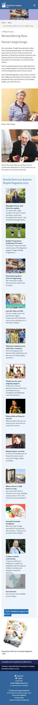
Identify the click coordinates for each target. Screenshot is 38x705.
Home (3, 23)
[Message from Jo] (15, 195)
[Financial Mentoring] (15, 441)
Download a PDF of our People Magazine (16, 651)
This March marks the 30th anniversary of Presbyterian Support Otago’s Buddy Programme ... (16, 247)
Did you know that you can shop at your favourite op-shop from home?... (16, 421)
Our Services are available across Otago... (15, 593)
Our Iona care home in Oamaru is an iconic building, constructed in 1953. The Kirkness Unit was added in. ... (16, 493)
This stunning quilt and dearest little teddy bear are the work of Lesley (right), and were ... (16, 352)
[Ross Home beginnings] (15, 266)
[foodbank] (15, 511)
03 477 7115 (19, 681)
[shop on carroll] (15, 406)
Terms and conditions (19, 695)
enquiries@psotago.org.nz (19, 683)
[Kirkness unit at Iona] (15, 476)
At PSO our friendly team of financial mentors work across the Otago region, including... (16, 456)
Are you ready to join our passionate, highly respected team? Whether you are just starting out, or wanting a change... (16, 317)
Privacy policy (19, 697)
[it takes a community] (15, 546)
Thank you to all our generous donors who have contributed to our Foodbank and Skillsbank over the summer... (16, 388)
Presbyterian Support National (19, 690)
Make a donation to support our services (16, 613)
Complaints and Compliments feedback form (16, 662)
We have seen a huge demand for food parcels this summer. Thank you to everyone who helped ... (16, 527)
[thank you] (15, 371)
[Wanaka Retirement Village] (15, 336)
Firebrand (25, 700)
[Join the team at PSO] (15, 301)
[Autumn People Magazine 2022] (14, 634)
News (9, 23)
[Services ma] (15, 581)
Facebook (20, 676)
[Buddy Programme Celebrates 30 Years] (15, 231)
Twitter (20, 678)
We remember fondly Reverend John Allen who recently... (15, 280)
